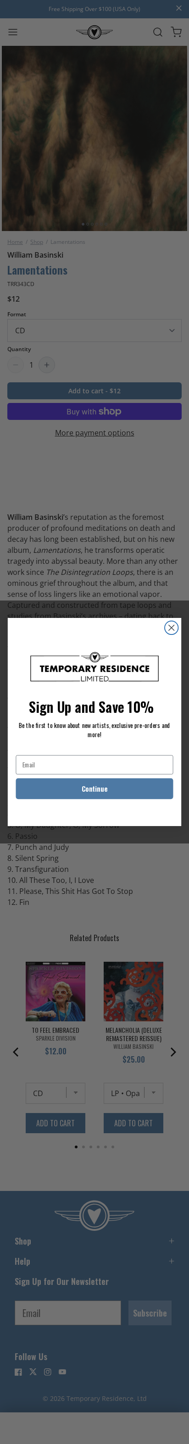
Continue (94, 789)
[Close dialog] (171, 627)
